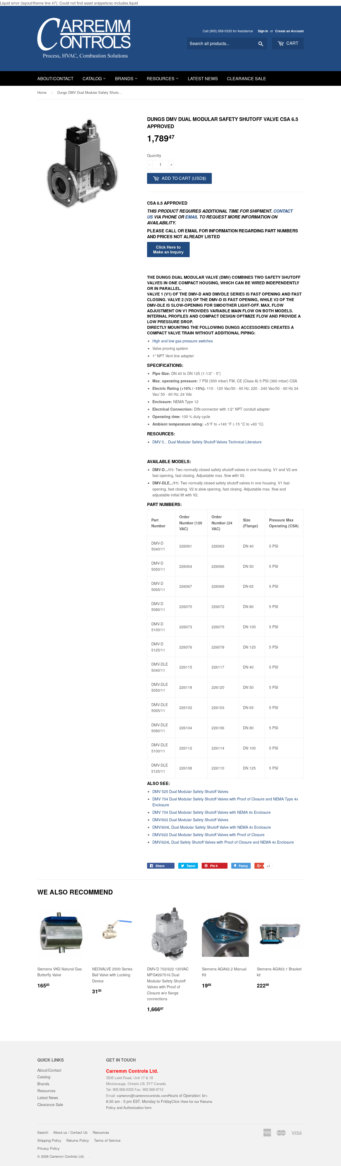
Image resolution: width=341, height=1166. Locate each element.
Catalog (93, 78)
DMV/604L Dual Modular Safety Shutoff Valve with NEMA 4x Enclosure (211, 827)
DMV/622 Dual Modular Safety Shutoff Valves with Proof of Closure (208, 834)
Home (41, 92)
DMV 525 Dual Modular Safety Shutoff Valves (190, 791)
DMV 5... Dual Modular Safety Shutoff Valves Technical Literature (207, 441)
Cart (291, 43)
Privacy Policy (48, 1148)
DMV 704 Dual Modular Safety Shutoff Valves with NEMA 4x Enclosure (211, 812)
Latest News (203, 78)
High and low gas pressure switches (182, 340)
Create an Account (289, 31)
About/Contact (55, 78)
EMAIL (191, 217)
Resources (161, 78)
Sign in (263, 31)
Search (42, 1132)
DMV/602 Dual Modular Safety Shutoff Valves (190, 819)
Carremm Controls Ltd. (67, 1156)
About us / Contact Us (70, 1132)
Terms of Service (107, 1140)
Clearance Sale (246, 78)
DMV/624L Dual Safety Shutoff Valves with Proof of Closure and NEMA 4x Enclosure (223, 842)
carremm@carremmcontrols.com (142, 1095)
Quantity (154, 155)
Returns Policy (77, 1140)
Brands (125, 78)
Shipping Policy (49, 1140)
